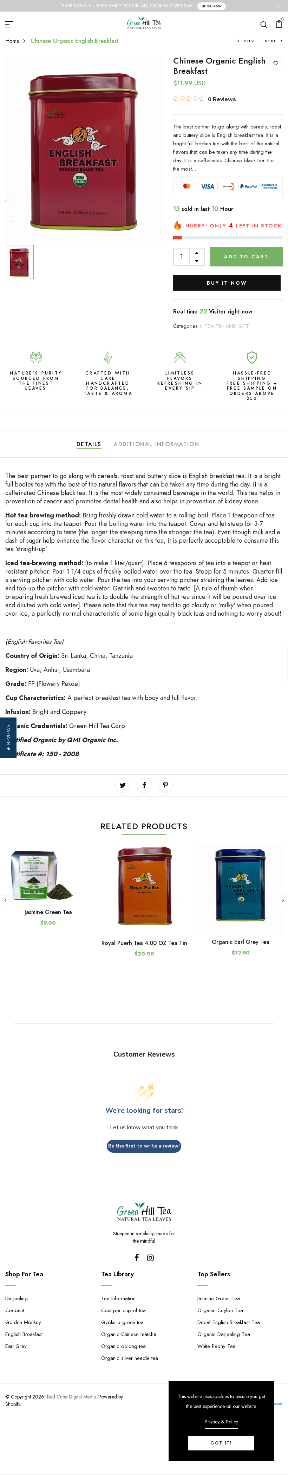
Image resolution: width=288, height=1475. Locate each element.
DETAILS (89, 444)
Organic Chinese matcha (128, 1334)
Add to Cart (246, 256)
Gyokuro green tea (122, 1322)
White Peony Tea (216, 1346)
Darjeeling (16, 1298)
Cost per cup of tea (123, 1310)
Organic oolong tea (123, 1346)
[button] (8, 737)
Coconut (14, 1310)
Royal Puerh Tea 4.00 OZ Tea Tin (144, 943)
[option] (84, 149)
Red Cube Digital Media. (72, 1396)
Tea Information (118, 1298)
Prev (249, 41)
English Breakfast (23, 1334)
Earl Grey (16, 1346)
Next (270, 41)
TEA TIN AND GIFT (226, 326)
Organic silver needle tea (129, 1358)
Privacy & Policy (221, 1421)
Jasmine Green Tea (48, 912)
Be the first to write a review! (144, 1146)
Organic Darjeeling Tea (223, 1334)
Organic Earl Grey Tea (240, 942)
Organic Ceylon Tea (220, 1310)
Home (12, 41)
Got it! (221, 1443)
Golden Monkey (23, 1322)
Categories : (187, 326)
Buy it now (227, 282)
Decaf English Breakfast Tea (228, 1322)
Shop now (211, 6)
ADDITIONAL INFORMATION (156, 444)
